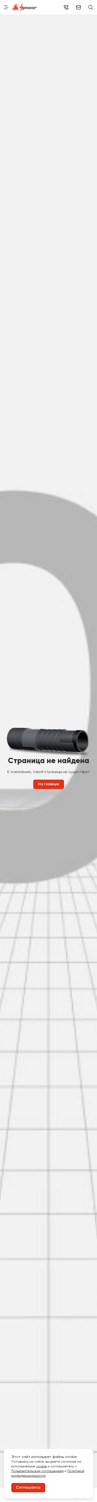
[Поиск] (90, 7)
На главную (48, 784)
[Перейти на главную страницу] (24, 7)
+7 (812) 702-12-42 (66, 7)
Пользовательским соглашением (37, 1471)
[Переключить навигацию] (6, 7)
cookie (41, 1466)
